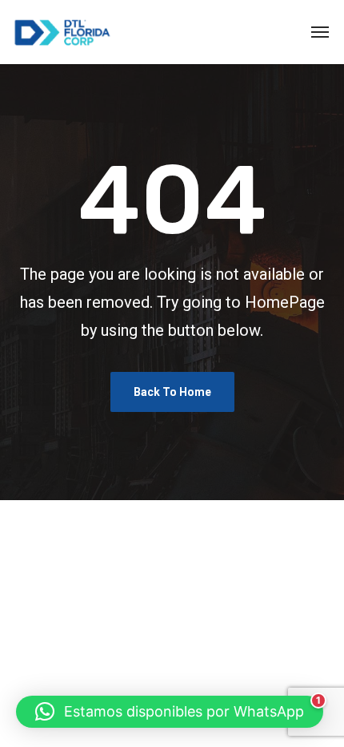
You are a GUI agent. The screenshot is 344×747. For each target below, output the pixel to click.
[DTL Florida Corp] (62, 32)
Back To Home (172, 392)
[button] (169, 712)
